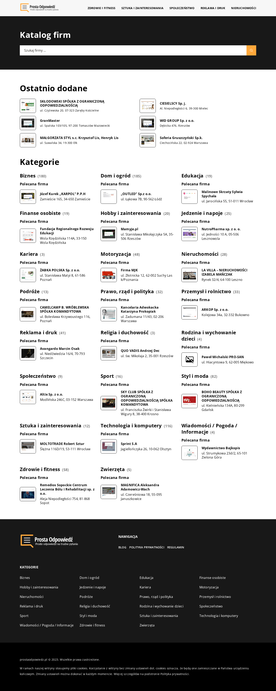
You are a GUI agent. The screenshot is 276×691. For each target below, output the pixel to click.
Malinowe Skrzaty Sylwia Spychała (222, 194)
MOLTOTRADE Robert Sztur (62, 444)
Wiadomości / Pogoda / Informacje (209, 428)
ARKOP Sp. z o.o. (215, 310)
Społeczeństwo (182, 8)
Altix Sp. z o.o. (51, 394)
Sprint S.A (129, 444)
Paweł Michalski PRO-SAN (223, 357)
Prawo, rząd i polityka (127, 291)
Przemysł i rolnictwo (206, 291)
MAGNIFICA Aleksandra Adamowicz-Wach (140, 487)
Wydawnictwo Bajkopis (221, 448)
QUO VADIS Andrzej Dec (140, 351)
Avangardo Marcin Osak (60, 349)
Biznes (28, 175)
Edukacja (192, 175)
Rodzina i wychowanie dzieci (208, 335)
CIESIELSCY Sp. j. (173, 103)
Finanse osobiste (40, 213)
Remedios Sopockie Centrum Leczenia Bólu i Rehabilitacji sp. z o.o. (67, 489)
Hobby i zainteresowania (131, 213)
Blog (122, 547)
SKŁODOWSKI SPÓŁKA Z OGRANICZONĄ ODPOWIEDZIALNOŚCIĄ (72, 103)
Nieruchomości (243, 8)
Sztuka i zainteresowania (142, 8)
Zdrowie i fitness (101, 8)
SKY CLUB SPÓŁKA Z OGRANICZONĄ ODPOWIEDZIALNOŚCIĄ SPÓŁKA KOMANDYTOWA (147, 398)
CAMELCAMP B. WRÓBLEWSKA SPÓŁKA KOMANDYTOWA (64, 309)
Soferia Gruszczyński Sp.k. (181, 138)
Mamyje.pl (129, 229)
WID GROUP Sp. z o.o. (177, 121)
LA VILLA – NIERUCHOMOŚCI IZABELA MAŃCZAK (224, 272)
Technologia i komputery (131, 425)
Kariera (29, 254)
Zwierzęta (113, 469)
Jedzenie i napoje (202, 213)
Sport (107, 376)
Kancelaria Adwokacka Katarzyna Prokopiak (140, 309)
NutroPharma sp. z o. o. (221, 229)
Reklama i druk (213, 8)
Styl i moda (195, 376)
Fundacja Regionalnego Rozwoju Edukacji (67, 231)
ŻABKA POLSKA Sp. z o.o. (60, 270)
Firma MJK (129, 270)
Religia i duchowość (125, 332)
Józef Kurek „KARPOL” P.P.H (62, 194)
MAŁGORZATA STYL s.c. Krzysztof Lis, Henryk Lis (79, 138)
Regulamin (175, 547)
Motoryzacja (116, 254)
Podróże (30, 291)
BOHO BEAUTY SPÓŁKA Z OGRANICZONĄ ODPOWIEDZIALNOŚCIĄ (222, 396)
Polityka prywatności (146, 547)
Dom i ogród (116, 175)
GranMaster (50, 121)
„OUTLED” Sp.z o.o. (136, 194)
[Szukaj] (251, 50)
